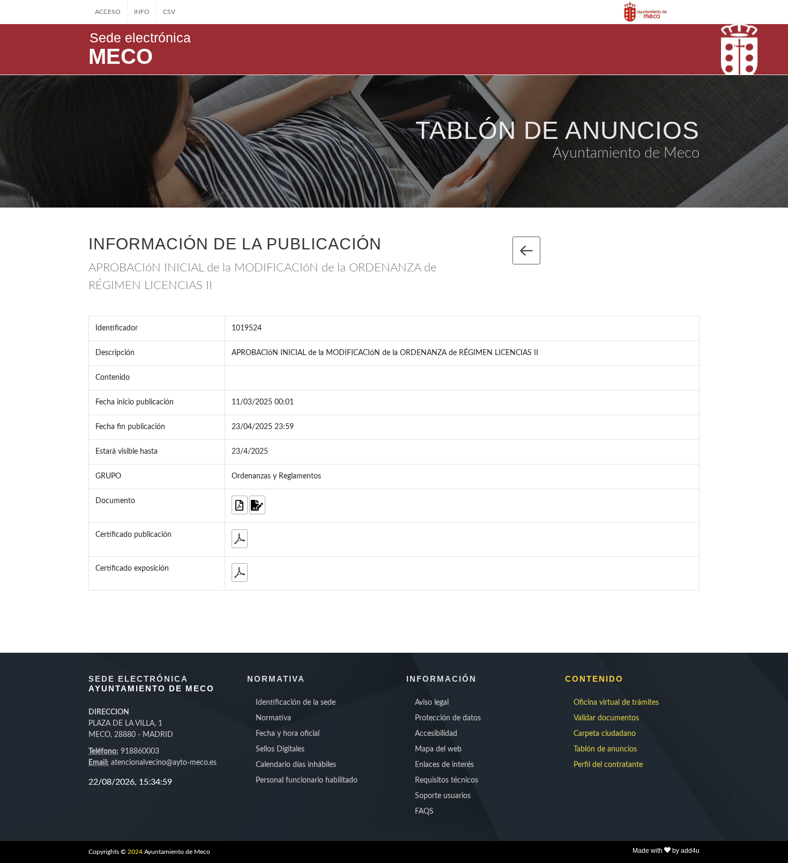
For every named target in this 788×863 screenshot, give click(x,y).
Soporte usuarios (443, 796)
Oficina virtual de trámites (616, 702)
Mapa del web (438, 749)
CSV (169, 12)
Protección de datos (448, 718)
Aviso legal (432, 702)
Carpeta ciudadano (605, 733)
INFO (142, 12)
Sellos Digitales (280, 749)
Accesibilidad (436, 733)
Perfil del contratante (608, 765)
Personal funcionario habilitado (307, 780)
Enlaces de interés (444, 765)
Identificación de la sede (296, 702)
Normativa (273, 718)
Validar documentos (606, 718)
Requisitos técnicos (446, 780)
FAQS (424, 811)
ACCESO (108, 12)
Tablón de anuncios (605, 749)
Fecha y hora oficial (287, 733)
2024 (135, 852)
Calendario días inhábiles (296, 765)
